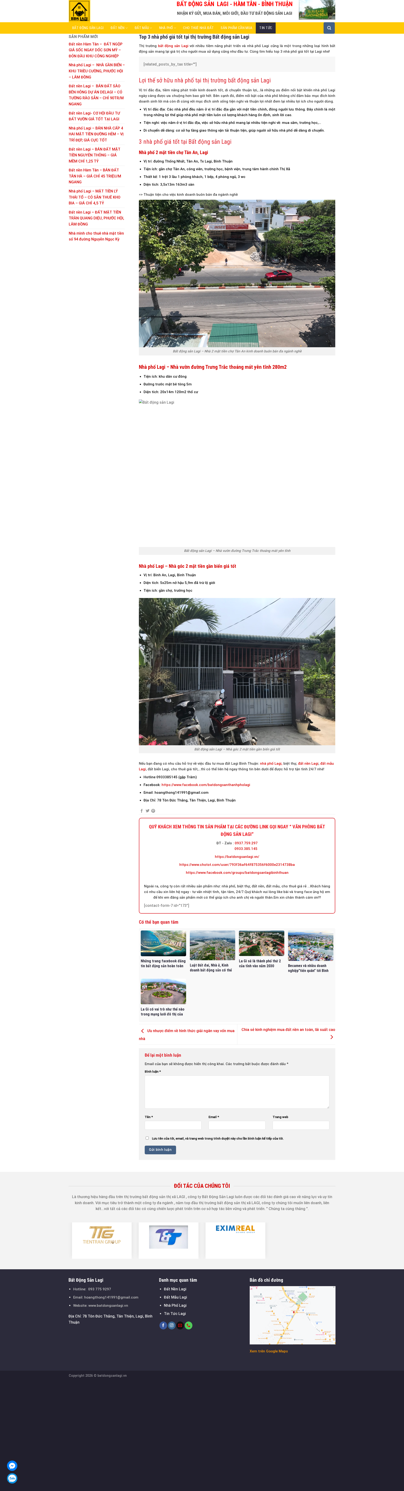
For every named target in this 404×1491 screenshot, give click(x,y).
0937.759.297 (246, 843)
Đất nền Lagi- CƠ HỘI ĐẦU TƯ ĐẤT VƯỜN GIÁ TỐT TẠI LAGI (94, 116)
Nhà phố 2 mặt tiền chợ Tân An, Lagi (173, 152)
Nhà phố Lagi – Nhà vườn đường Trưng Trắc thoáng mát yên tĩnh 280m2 (213, 367)
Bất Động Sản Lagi (88, 28)
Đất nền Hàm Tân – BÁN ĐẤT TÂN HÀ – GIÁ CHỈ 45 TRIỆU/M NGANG (95, 176)
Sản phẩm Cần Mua (236, 28)
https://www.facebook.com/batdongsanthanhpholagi (205, 785)
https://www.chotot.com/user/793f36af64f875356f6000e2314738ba (237, 865)
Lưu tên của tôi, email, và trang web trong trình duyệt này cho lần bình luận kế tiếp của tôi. (218, 1138)
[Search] (329, 28)
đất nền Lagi (308, 763)
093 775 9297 (99, 1289)
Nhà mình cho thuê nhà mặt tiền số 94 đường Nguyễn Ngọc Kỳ (96, 236)
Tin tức (265, 28)
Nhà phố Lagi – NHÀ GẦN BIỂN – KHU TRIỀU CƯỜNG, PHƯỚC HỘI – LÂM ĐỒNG (97, 71)
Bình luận (153, 1071)
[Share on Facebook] (142, 811)
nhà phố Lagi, (270, 763)
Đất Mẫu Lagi (175, 1297)
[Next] (338, 1240)
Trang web (280, 1117)
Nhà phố (166, 28)
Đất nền (117, 28)
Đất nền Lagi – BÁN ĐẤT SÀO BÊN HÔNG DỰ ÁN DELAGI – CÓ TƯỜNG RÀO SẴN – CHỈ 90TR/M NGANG (96, 95)
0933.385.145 (245, 849)
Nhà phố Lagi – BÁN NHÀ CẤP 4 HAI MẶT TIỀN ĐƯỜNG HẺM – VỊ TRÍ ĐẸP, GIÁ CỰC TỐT (96, 134)
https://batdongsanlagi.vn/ (237, 857)
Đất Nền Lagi (175, 1289)
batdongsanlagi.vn (112, 1376)
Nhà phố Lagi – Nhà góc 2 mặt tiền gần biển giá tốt (187, 566)
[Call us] (188, 1325)
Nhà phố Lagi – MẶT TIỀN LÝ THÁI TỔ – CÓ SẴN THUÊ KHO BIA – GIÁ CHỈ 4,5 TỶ (94, 197)
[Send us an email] (180, 1325)
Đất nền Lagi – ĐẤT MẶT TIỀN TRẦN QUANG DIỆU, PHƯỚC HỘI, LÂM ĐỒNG (96, 218)
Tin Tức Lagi (175, 1313)
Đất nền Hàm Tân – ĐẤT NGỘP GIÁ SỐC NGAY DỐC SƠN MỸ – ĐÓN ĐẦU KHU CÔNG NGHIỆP (96, 50)
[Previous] (66, 1240)
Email (214, 1117)
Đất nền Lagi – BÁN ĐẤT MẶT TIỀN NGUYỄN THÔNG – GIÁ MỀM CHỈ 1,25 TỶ (94, 155)
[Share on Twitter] (147, 811)
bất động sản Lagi (173, 46)
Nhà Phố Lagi (175, 1305)
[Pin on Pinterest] (153, 811)
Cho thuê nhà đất (198, 28)
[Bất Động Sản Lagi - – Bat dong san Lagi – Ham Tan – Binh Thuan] (92, 11)
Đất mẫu (142, 28)
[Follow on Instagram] (172, 1325)
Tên (149, 1117)
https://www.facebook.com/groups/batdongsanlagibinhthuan (237, 873)
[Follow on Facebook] (163, 1325)
